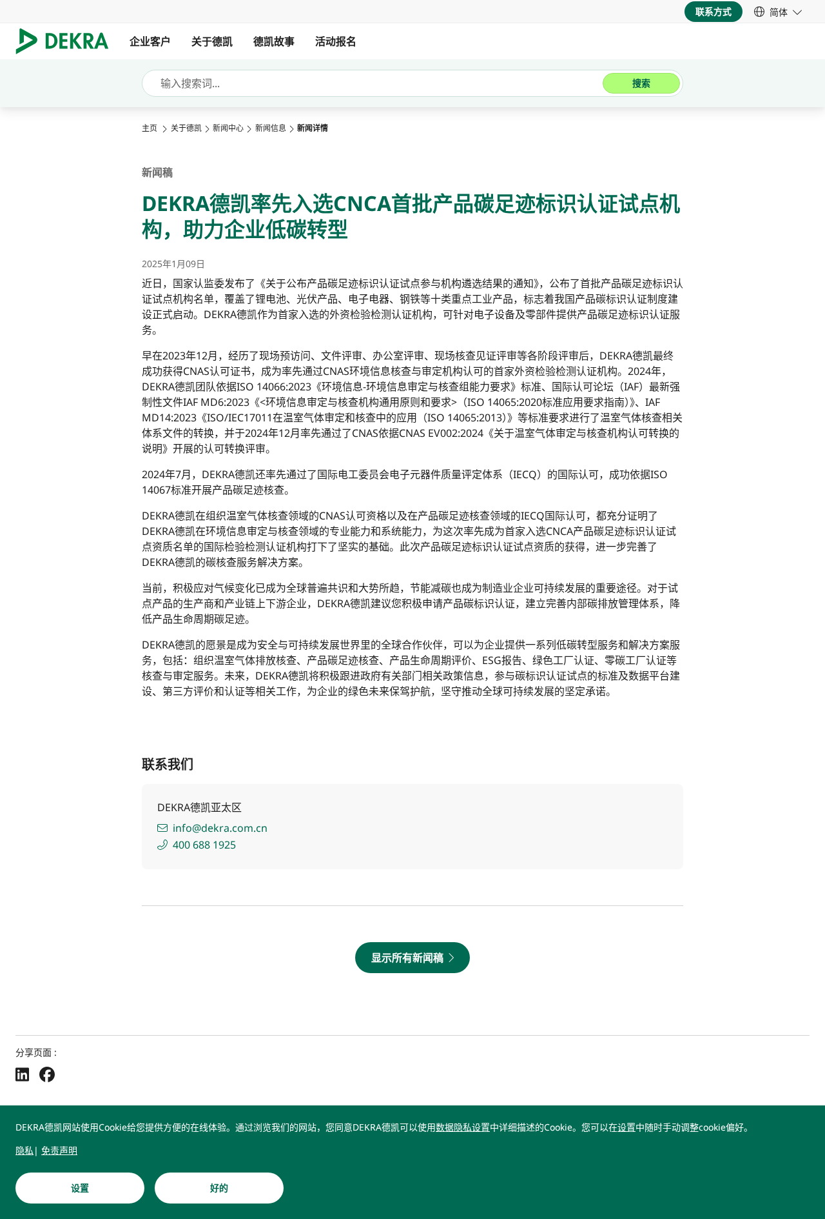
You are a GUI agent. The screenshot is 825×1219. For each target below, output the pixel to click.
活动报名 (335, 41)
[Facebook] (47, 1073)
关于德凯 (212, 41)
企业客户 (150, 41)
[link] (778, 11)
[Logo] (67, 41)
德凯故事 (274, 41)
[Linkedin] (22, 1073)
